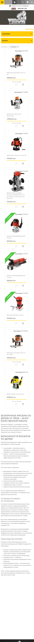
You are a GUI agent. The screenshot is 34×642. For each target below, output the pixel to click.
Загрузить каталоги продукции (20, 6)
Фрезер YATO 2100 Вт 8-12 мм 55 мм (16, 155)
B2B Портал (30, 29)
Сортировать (4, 46)
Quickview (23, 85)
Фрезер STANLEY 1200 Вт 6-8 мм (15, 394)
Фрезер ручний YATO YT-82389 (15, 315)
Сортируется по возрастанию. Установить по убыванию (20, 46)
